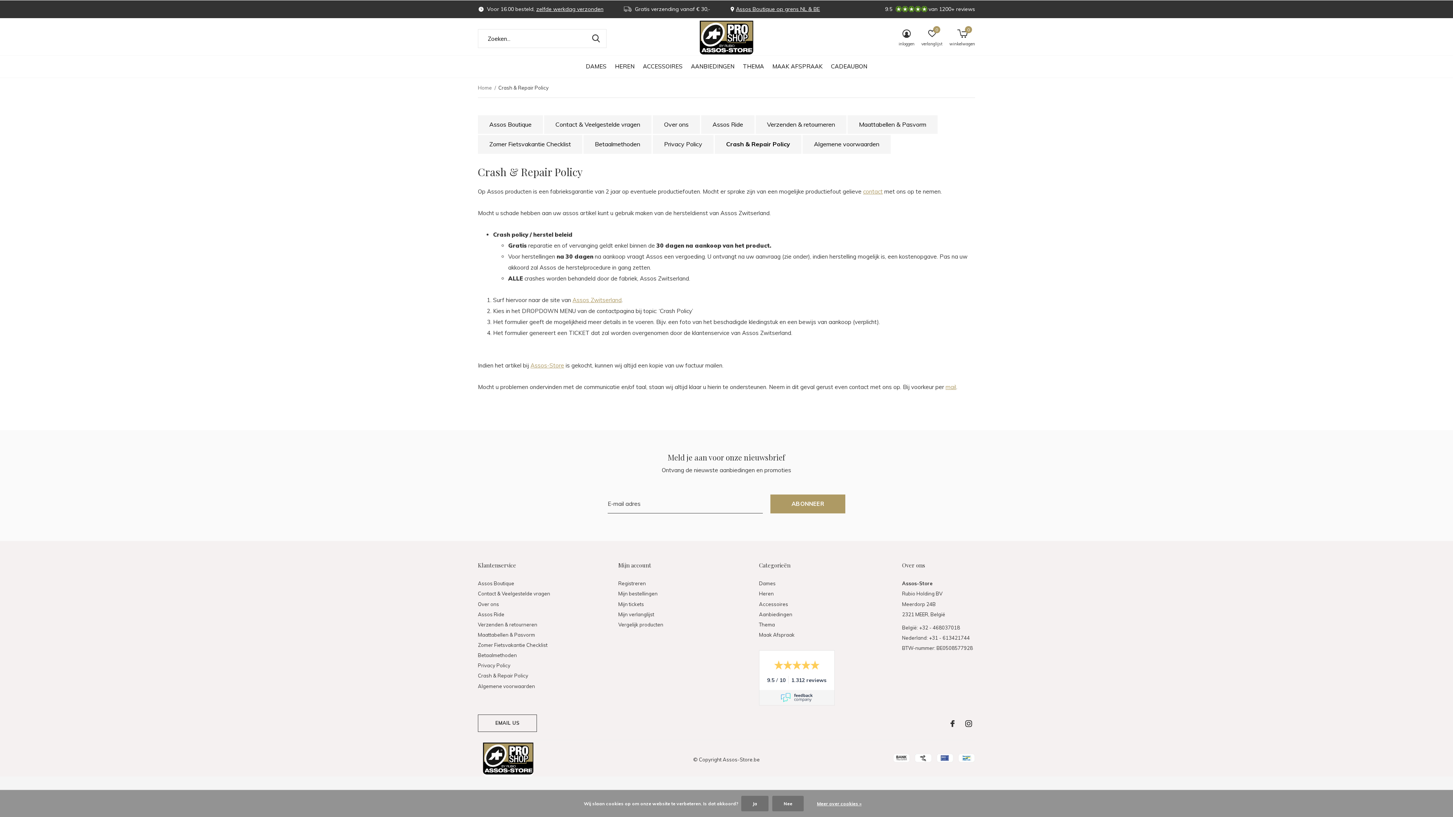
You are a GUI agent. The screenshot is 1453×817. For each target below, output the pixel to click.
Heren (625, 66)
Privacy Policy (683, 144)
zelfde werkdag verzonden (570, 9)
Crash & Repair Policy (758, 144)
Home (485, 88)
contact (873, 191)
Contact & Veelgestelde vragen (597, 124)
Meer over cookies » (839, 803)
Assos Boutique (510, 124)
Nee (788, 803)
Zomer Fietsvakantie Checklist (530, 144)
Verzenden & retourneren (801, 124)
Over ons (676, 124)
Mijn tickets (631, 604)
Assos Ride (727, 124)
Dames (596, 66)
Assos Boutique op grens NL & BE (778, 9)
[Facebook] (953, 723)
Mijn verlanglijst (636, 614)
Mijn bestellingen (638, 594)
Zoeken (596, 38)
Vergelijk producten (640, 625)
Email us (507, 723)
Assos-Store (547, 365)
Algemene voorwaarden (846, 144)
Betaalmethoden (617, 144)
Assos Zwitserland (597, 300)
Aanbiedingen (712, 66)
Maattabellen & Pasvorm (892, 124)
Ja (755, 803)
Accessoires (663, 66)
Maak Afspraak (797, 66)
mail (951, 387)
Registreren (632, 583)
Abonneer (808, 503)
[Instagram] (968, 723)
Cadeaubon (849, 66)
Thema (753, 66)
